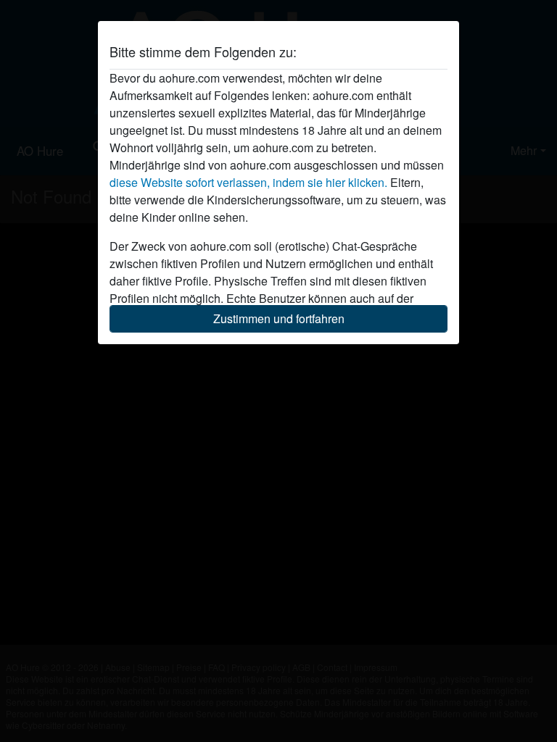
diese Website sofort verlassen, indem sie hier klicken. (248, 182)
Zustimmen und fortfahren (278, 318)
